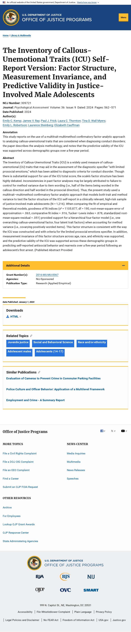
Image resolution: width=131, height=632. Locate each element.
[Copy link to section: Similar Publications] (38, 372)
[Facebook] (104, 433)
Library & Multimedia (21, 35)
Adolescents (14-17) (49, 351)
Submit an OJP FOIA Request (20, 487)
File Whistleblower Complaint (53, 611)
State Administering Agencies (20, 541)
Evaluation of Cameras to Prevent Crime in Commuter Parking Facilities (53, 378)
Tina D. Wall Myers (93, 120)
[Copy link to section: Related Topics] (30, 335)
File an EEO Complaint (16, 470)
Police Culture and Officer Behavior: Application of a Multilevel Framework (55, 389)
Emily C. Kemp (12, 120)
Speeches (72, 478)
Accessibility (25, 611)
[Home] (57, 17)
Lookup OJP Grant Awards (19, 524)
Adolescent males (19, 351)
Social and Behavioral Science (53, 342)
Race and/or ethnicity (92, 342)
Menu (123, 17)
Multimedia (74, 461)
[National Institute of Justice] (91, 579)
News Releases (76, 470)
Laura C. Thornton (69, 120)
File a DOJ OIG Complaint (18, 461)
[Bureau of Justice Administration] (40, 579)
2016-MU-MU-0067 (47, 274)
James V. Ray (31, 120)
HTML (14, 316)
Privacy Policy (104, 611)
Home (6, 35)
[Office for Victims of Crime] (65, 592)
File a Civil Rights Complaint (20, 453)
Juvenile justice (18, 342)
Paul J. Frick (48, 120)
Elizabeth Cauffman (66, 125)
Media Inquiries (76, 453)
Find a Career (11, 478)
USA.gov (103, 620)
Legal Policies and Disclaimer (22, 620)
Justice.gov (119, 620)
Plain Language (83, 611)
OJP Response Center (16, 532)
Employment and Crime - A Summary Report (35, 400)
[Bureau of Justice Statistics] (65, 581)
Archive (7, 507)
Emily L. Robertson (15, 125)
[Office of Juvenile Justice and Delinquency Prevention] (39, 593)
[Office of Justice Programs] (11, 17)
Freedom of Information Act (78, 620)
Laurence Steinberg (40, 125)
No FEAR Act (50, 620)
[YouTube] (124, 433)
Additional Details (18, 265)
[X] (114, 433)
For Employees (11, 516)
